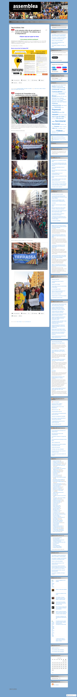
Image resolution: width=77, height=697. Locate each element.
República (55, 112)
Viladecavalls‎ (54, 131)
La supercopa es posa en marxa (57, 297)
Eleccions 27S (59, 96)
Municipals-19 (64, 99)
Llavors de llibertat (56, 523)
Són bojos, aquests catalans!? (58, 520)
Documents (26, 21)
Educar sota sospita (56, 485)
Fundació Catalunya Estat (57, 547)
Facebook (54, 143)
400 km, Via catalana (56, 516)
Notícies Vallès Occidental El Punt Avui (59, 276)
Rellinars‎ (62, 107)
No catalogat (58, 100)
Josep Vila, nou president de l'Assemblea (58, 416)
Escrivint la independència (57, 537)
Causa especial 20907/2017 (57, 484)
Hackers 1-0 (55, 493)
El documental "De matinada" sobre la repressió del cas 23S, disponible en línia (61, 603)
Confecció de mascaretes (56, 447)
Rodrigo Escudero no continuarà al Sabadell (59, 295)
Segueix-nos (55, 57)
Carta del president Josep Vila (57, 411)
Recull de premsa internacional (57, 341)
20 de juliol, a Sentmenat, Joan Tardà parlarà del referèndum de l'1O (61, 617)
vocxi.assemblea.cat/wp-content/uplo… (58, 649)
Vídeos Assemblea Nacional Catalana (58, 399)
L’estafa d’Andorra (56, 470)
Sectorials (56, 124)
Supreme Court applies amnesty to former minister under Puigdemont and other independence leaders (58, 318)
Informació (54, 98)
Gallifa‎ (65, 96)
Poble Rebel (55, 472)
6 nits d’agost (55, 463)
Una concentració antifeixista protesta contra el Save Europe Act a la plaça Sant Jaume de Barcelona (59, 164)
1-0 (53, 491)
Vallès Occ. (55, 128)
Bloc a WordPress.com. (13, 689)
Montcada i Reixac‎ (54, 99)
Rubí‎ (63, 112)
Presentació (14, 21)
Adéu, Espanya (55, 519)
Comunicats (55, 89)
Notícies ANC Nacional (57, 149)
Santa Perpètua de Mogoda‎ (63, 114)
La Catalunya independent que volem (59, 542)
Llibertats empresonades (57, 483)
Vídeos (59, 130)
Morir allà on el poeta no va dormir (57, 194)
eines (53, 549)
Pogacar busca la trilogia (56, 284)
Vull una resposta (56, 543)
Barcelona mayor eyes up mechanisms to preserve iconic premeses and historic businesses (58, 333)
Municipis (53, 100)
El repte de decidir (56, 522)
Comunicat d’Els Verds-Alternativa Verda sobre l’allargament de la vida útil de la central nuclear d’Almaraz (59, 197)
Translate (59, 79)
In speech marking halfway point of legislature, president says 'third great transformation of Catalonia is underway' (58, 308)
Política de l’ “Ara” (56, 157)
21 (61, 666)
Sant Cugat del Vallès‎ (58, 117)
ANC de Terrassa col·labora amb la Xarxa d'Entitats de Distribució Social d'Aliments (61, 607)
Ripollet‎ (60, 112)
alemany (59, 492)
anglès (62, 490)
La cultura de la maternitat (56, 220)
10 (52, 664)
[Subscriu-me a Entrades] (52, 684)
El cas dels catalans (56, 515)
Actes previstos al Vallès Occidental (57, 32)
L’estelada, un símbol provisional (58, 517)
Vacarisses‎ (64, 126)
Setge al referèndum (56, 506)
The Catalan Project (56, 538)
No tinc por (55, 544)
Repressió (56, 109)
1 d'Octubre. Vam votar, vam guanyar (58, 449)
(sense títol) (54, 370)
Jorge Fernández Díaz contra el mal (59, 465)
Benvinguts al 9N (56, 509)
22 (63, 666)
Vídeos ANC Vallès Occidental (59, 428)
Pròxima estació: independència (58, 529)
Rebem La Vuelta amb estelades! (57, 40)
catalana (40, 88)
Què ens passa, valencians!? (58, 521)
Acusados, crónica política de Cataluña (59, 477)
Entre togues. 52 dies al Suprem (58, 479)
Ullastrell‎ (60, 126)
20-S (54, 490)
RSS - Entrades (56, 684)
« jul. (52, 672)
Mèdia (55, 100)
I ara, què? (55, 494)
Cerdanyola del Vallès (20, 88)
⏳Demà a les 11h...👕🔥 (56, 409)
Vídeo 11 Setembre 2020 (56, 442)
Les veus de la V (55, 511)
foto (14, 89)
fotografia (16, 89)
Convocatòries (25, 88)
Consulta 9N (62, 89)
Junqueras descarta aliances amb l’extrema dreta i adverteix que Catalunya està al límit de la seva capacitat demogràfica (59, 256)
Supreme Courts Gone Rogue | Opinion (58, 343)
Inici (10, 21)
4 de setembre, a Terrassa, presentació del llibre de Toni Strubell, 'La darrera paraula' (60, 598)
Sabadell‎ (55, 114)
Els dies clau (55, 504)
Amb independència (56, 545)
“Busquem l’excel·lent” (55, 279)
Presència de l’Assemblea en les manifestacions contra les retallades (26, 94)
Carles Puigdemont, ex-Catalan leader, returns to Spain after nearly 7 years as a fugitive (58, 351)
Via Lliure (64, 128)
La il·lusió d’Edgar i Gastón (56, 289)
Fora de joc (55, 528)
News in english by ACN (58, 301)
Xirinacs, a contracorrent (57, 464)
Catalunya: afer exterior (57, 502)
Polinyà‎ (62, 105)
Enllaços (31, 21)
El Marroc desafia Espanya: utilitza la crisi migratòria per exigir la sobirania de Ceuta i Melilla (59, 235)
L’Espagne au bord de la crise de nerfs (59, 495)
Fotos (18, 321)
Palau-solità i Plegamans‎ (62, 101)
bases (38, 88)
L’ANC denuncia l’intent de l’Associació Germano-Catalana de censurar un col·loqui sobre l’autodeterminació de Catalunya (59, 567)
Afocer (36, 88)
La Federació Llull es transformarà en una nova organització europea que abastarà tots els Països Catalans (59, 217)
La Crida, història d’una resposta (58, 530)
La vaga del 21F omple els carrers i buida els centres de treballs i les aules (60, 639)
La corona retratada (56, 467)
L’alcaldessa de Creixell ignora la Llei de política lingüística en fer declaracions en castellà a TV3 (58, 246)
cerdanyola (43, 88)
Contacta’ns (20, 21)
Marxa (58, 98)
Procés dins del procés (57, 480)
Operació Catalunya (56, 508)
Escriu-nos (37, 21)
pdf (21, 89)
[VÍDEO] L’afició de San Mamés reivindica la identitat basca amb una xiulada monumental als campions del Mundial (59, 226)
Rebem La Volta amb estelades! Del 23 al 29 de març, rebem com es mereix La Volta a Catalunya (61, 612)
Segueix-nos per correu (56, 50)
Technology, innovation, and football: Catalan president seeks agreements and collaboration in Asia (59, 322)
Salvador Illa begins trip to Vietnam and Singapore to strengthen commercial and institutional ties (58, 326)
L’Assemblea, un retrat (56, 510)
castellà (59, 490)
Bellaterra (54, 86)
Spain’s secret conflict (56, 531)
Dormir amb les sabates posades (58, 481)
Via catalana (30, 88)
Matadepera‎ (62, 98)
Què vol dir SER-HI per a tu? (56, 424)
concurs (12, 89)
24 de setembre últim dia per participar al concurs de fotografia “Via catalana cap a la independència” (28, 32)
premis (23, 89)
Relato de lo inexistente (57, 489)
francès (62, 492)
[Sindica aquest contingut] (52, 31)
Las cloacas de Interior (56, 507)
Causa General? (55, 503)
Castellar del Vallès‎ (60, 86)
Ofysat (19, 89)
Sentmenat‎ (62, 124)
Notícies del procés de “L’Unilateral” (57, 191)
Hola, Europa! (55, 518)
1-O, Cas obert (55, 476)
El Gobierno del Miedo (56, 471)
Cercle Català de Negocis (57, 546)
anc (25, 321)
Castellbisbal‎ (54, 87)
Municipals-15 (60, 99)
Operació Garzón (56, 524)
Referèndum (57, 107)
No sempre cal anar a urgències (57, 186)
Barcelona (27, 321)
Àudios (57, 132)
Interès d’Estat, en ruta (56, 505)
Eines (54, 96)
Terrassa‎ (20, 321)
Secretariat (60, 121)
